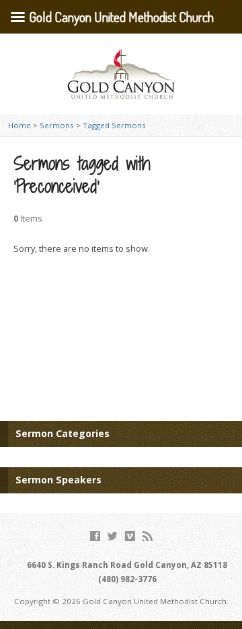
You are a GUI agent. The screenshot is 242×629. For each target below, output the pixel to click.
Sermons (57, 125)
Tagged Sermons (114, 125)
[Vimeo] (130, 536)
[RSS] (148, 536)
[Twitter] (113, 536)
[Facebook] (95, 536)
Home (19, 125)
